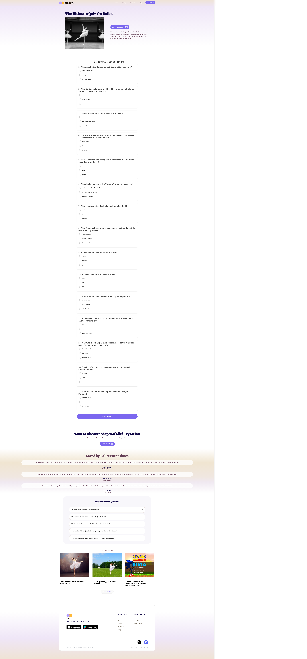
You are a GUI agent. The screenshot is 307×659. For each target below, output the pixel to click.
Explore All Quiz (107, 591)
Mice (83, 324)
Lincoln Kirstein (86, 243)
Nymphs (84, 265)
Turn (83, 282)
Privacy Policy (133, 647)
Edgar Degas (85, 141)
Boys (83, 329)
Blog (119, 630)
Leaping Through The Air (88, 75)
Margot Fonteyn (86, 99)
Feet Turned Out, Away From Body (91, 187)
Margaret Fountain (87, 402)
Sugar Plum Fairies (87, 333)
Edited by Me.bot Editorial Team (117, 41)
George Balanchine (87, 234)
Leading (84, 174)
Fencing (84, 209)
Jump (83, 278)
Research (121, 626)
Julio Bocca (85, 353)
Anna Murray (85, 406)
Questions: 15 (130, 41)
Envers (83, 170)
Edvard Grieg (85, 125)
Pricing (120, 623)
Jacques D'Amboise (87, 238)
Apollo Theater (86, 304)
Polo (83, 214)
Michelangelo (85, 145)
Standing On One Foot (88, 196)
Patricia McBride (86, 103)
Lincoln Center (86, 300)
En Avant (84, 165)
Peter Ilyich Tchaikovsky (88, 121)
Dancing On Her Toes (87, 70)
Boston (84, 377)
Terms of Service (143, 647)
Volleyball (84, 218)
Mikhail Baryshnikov (87, 348)
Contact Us (138, 620)
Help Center (138, 623)
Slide (83, 287)
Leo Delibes (85, 117)
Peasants (84, 260)
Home (120, 620)
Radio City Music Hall (87, 309)
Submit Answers (107, 416)
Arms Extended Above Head (89, 192)
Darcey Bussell (86, 95)
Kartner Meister (86, 150)
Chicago (84, 382)
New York (84, 373)
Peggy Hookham (86, 397)
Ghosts (84, 256)
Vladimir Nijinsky (86, 357)
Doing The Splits (86, 79)
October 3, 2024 (139, 41)
